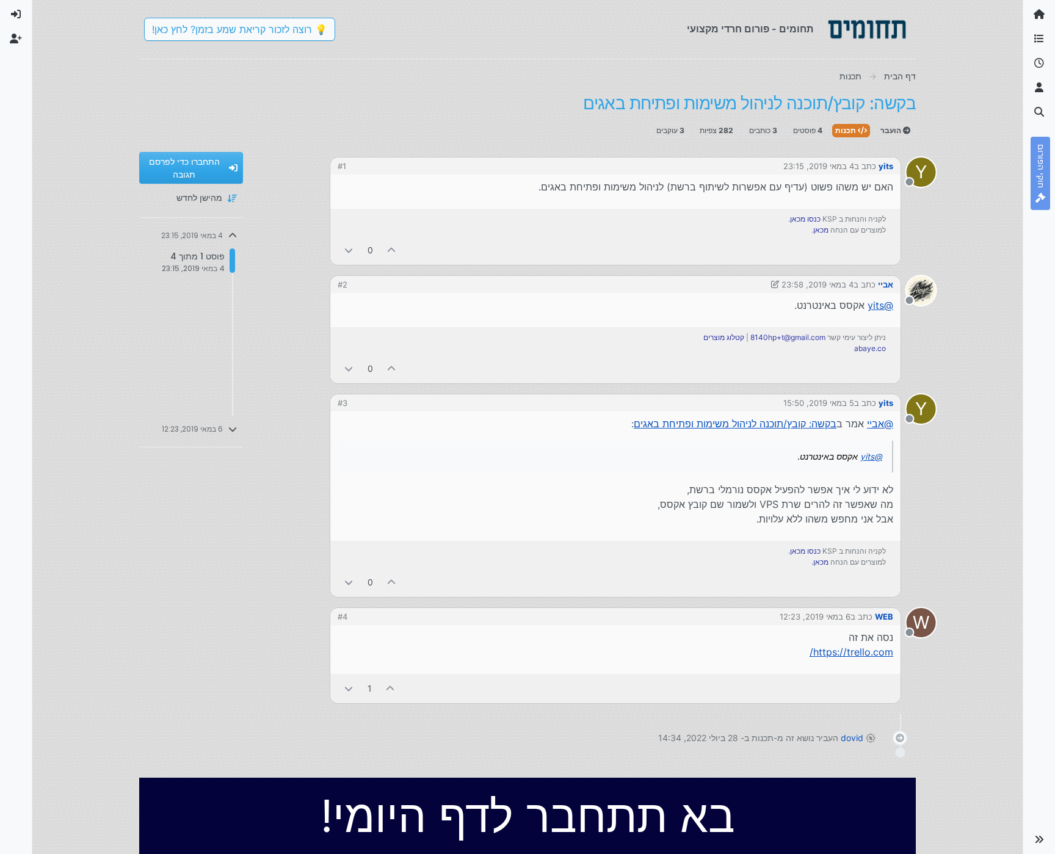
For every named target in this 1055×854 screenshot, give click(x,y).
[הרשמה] (16, 39)
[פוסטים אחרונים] (1039, 63)
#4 (342, 616)
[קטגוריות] (1039, 39)
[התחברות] (16, 14)
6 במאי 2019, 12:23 (815, 616)
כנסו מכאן (805, 218)
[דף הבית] (1039, 14)
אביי (885, 284)
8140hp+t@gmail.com (787, 337)
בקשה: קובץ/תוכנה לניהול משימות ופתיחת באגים (735, 424)
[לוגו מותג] (867, 29)
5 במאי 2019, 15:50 (818, 403)
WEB (884, 616)
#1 (342, 166)
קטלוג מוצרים (723, 337)
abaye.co (870, 348)
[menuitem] (16, 14)
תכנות (846, 130)
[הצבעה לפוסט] (392, 250)
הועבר (891, 130)
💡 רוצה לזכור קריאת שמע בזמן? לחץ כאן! (239, 29)
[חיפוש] (1039, 112)
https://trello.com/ (851, 652)
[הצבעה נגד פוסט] (349, 250)
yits (886, 166)
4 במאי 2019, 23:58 (817, 284)
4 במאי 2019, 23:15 (818, 166)
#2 (342, 284)
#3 (342, 403)
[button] (1039, 839)
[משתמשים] (1039, 88)
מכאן (820, 229)
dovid (852, 738)
